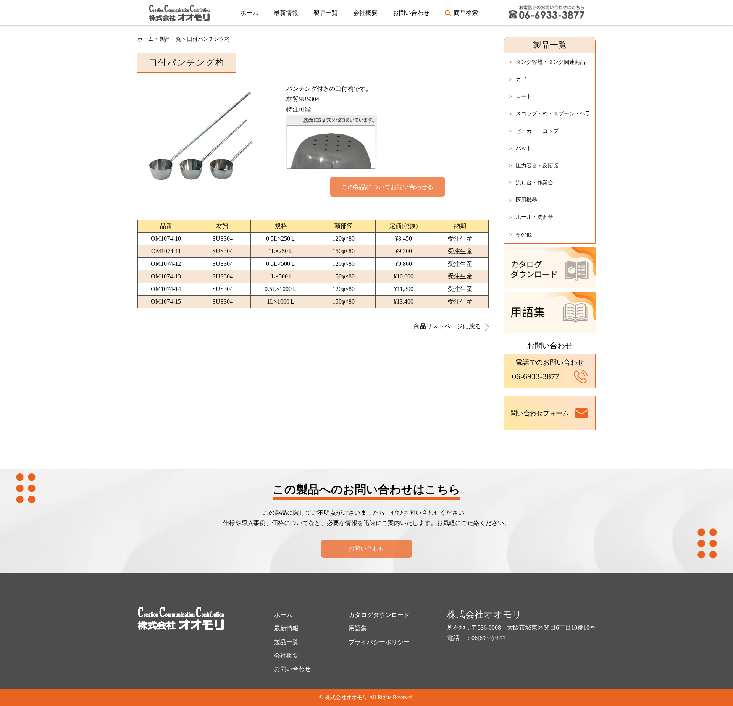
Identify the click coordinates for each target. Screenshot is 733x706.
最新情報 (286, 13)
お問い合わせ (411, 13)
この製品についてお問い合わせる (387, 187)
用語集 (358, 628)
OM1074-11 (166, 251)
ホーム (249, 13)
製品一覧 (325, 13)
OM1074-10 (166, 238)
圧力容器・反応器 (533, 165)
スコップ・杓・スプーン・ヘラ (549, 114)
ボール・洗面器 (530, 217)
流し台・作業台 (530, 182)
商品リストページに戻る (447, 326)
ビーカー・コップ (533, 131)
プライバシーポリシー (379, 642)
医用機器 (522, 200)
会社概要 (365, 13)
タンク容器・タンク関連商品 (546, 62)
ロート (520, 96)
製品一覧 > (173, 39)
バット (520, 148)
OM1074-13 (166, 276)
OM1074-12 (166, 263)
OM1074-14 (166, 289)
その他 (520, 234)
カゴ (517, 79)
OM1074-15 (166, 301)
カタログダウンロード (379, 615)
